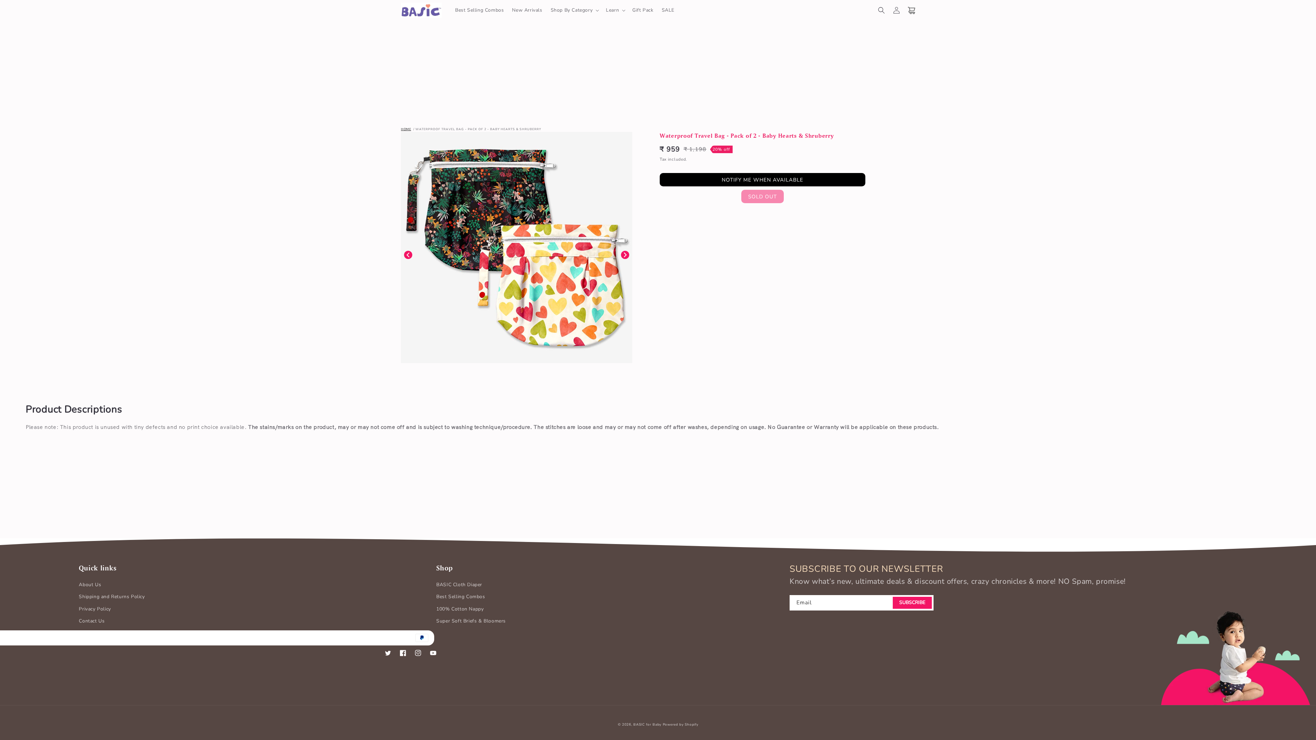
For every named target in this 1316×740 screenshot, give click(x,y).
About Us (90, 584)
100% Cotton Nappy (460, 609)
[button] (574, 10)
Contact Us (92, 621)
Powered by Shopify (680, 724)
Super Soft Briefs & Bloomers (471, 621)
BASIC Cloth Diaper (459, 584)
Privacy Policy (95, 609)
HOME (406, 129)
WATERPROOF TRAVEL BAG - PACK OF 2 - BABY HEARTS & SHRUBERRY (478, 129)
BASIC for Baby (647, 724)
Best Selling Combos (460, 596)
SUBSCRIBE (912, 602)
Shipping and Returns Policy (112, 596)
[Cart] (911, 10)
